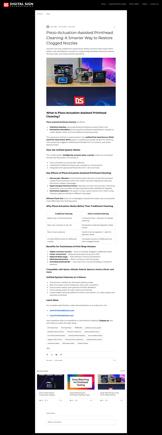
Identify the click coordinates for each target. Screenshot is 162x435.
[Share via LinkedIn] (56, 354)
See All (123, 371)
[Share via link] (61, 354)
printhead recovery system (93, 327)
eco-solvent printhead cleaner (56, 335)
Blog (48, 14)
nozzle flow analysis (53, 343)
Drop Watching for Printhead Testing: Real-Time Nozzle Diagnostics (80, 394)
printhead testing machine (94, 339)
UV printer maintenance (74, 331)
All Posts (40, 14)
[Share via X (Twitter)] (52, 354)
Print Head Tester (66, 327)
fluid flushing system (68, 343)
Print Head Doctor (53, 327)
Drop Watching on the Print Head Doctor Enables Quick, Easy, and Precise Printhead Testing (111, 394)
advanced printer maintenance (74, 339)
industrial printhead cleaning (76, 335)
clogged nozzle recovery (55, 339)
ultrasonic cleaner (83, 343)
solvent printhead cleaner (91, 331)
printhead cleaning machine (56, 331)
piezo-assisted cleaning (95, 335)
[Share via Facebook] (47, 354)
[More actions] (114, 27)
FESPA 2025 (78, 327)
